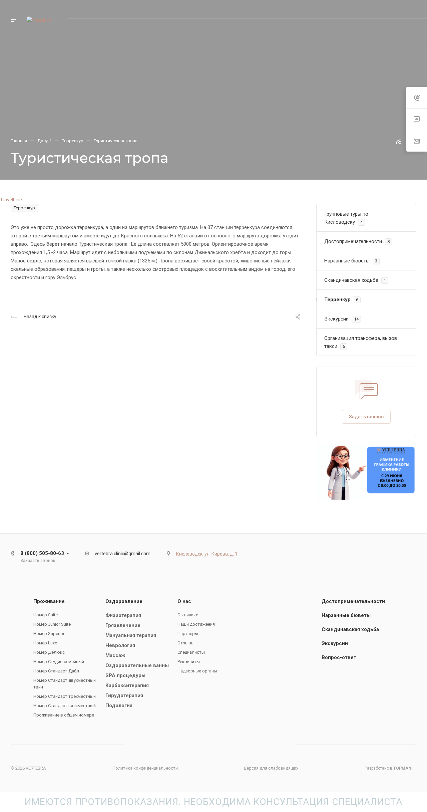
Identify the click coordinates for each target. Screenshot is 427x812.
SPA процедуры (125, 675)
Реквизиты (188, 661)
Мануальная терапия (130, 635)
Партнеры (187, 633)
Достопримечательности (353, 601)
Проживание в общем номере (63, 715)
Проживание (49, 601)
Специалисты (191, 652)
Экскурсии (335, 643)
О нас (184, 601)
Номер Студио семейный (58, 661)
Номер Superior (48, 633)
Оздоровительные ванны (137, 665)
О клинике (187, 614)
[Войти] (357, 30)
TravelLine (11, 200)
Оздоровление (123, 601)
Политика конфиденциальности (145, 768)
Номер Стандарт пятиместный (64, 705)
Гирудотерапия (124, 695)
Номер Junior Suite (52, 624)
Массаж (115, 655)
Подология (118, 705)
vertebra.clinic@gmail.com (122, 553)
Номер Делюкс (49, 652)
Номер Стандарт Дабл (56, 670)
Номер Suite (45, 614)
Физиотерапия (123, 615)
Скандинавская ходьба (350, 629)
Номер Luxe (45, 642)
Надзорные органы (197, 670)
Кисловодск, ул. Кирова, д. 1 (207, 554)
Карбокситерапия (127, 685)
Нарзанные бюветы (346, 615)
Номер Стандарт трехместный (64, 696)
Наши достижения (196, 624)
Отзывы (185, 642)
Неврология (120, 645)
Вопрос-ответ (339, 657)
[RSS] (398, 142)
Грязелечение (122, 625)
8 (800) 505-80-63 (348, 9)
